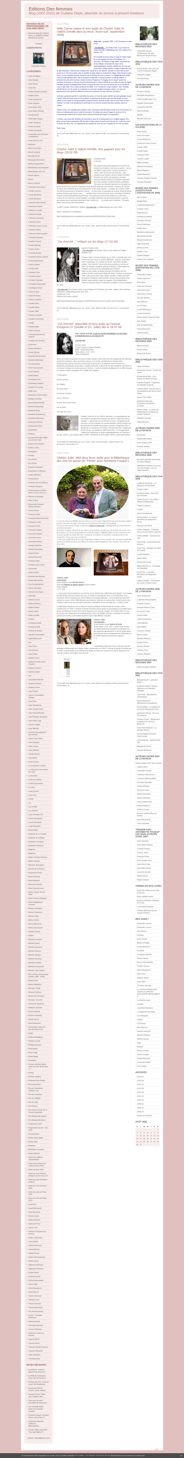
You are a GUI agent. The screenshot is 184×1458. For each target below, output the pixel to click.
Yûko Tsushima (34, 1355)
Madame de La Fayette (37, 834)
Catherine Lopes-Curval (37, 226)
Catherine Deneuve (36, 218)
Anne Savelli (142, 939)
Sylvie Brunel (33, 1292)
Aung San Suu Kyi (35, 141)
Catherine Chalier (35, 206)
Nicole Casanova (35, 1015)
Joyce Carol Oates (35, 739)
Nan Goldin (141, 321)
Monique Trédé (34, 988)
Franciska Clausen (144, 286)
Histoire (31, 619)
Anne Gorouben (143, 135)
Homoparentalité (34, 623)
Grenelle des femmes (36, 576)
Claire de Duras (34, 296)
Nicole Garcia (33, 1019)
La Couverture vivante (37, 766)
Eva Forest (32, 459)
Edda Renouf (142, 213)
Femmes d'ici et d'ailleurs (38, 483)
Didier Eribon (33, 376)
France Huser (33, 511)
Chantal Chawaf (34, 241)
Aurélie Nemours (143, 278)
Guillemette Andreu (35, 580)
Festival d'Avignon (35, 487)
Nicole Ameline (34, 1012)
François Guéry (34, 514)
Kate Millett (32, 758)
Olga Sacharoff (143, 244)
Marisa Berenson (35, 924)
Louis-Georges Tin (35, 815)
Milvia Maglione (143, 170)
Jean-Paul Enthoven (36, 713)
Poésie (31, 1073)
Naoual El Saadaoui (36, 1004)
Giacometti (32, 569)
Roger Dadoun (34, 1153)
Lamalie (140, 1004)
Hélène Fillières (34, 604)
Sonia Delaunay (143, 329)
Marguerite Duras (35, 873)
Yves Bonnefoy (34, 1359)
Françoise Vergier (35, 534)
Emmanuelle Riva (35, 426)
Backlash (32, 144)
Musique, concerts (35, 1000)
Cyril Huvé (32, 345)
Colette (31, 323)
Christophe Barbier (144, 955)
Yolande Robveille (35, 1351)
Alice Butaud (33, 80)
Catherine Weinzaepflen (37, 234)
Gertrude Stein (34, 561)
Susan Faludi (33, 1273)
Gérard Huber (33, 553)
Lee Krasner (142, 306)
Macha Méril (33, 830)
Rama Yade (33, 1142)
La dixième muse (144, 1000)
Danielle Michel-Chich (37, 356)
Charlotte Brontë (34, 253)
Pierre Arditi (32, 1053)
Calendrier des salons (37, 187)
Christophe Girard (35, 288)
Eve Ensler (32, 463)
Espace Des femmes (36, 444)
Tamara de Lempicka (145, 259)
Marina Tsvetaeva (35, 912)
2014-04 (140, 1077)
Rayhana (32, 1146)
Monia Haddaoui (34, 984)
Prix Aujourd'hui (34, 1084)
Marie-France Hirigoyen (37, 898)
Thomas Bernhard (35, 1308)
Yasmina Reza (34, 1343)
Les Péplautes (142, 1016)
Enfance (31, 434)
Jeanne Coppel (34, 725)
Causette (140, 951)
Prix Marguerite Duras (36, 1120)
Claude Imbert (33, 307)
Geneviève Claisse (144, 294)
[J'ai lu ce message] (181, 1455)
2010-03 (140, 1092)
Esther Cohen (33, 448)
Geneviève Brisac (35, 542)
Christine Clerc (34, 272)
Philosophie (33, 1049)
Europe (31, 455)
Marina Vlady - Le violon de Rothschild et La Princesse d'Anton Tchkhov (148, 412)
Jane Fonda (33, 691)
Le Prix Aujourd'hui (35, 784)
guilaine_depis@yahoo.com (39, 1438)
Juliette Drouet (34, 754)
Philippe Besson (34, 1045)
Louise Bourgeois (35, 818)
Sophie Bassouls (35, 1245)
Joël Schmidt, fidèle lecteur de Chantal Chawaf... (36, 1409)
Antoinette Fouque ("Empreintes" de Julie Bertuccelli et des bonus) (146, 53)
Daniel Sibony (33, 352)
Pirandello (32, 1060)
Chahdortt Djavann (35, 238)
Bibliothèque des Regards (38, 168)
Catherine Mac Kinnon (146, 775)
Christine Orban (34, 276)
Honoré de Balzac (35, 631)
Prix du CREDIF (34, 1098)
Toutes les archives (144, 1116)
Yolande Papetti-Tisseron (38, 1347)
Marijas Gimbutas (35, 908)
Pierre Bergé (33, 1057)
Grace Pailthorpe (143, 224)
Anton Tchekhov (34, 123)
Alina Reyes (33, 84)
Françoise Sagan (35, 530)
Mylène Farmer (143, 1039)
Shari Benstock (34, 1212)
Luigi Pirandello (34, 826)
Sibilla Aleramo (34, 1220)
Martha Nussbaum (35, 928)
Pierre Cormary (143, 1051)
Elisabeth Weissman (36, 418)
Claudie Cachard (35, 315)
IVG (29, 676)
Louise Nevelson (35, 822)
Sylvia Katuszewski (35, 1280)
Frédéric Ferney (143, 966)
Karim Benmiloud (144, 868)
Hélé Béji (32, 596)
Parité (30, 1033)
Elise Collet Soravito (145, 962)
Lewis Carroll (33, 791)
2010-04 (140, 1088)
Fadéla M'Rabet (34, 475)
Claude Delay (33, 303)
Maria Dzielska (34, 877)
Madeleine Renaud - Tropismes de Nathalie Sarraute (146, 403)
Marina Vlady (33, 916)
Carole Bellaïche (34, 195)
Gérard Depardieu (35, 549)
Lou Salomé (33, 811)
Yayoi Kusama (142, 333)
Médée (31, 936)
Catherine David (34, 214)
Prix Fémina (33, 1106)
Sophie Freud (33, 1253)
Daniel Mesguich (35, 348)
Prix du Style (33, 1102)
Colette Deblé (33, 327)
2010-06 (140, 1081)
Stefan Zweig (33, 1261)
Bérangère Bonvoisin (36, 160)
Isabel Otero (33, 654)
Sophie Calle (142, 252)
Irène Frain (32, 646)
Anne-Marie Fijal (34, 107)
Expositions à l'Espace (37, 471)
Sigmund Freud (34, 1224)
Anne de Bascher (35, 99)
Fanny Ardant (33, 479)
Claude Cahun (143, 209)
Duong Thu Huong (35, 387)
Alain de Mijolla (34, 76)
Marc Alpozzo (142, 1027)
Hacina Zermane (34, 588)
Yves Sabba (141, 1066)
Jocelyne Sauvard (144, 986)
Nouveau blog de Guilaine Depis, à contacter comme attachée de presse (38, 35)
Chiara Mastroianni (35, 261)
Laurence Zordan (35, 780)
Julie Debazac (34, 742)
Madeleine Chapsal (36, 842)
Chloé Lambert (34, 265)
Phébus (140, 1047)
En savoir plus (139, 1456)
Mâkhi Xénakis (34, 861)
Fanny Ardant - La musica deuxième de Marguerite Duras (147, 519)
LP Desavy (141, 1023)
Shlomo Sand (33, 1216)
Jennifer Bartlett (143, 298)
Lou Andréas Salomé (145, 907)
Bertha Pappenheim (36, 164)
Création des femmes (36, 341)
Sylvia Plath (33, 1284)
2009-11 (140, 1108)
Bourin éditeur (33, 175)
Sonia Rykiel (33, 1242)
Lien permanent (112, 133)
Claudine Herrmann (36, 319)
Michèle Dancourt (35, 947)
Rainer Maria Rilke (35, 1138)
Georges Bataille (34, 545)
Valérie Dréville (34, 1321)
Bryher (30, 179)
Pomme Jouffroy (34, 1077)
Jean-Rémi (141, 982)
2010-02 (140, 1096)
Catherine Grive (34, 222)
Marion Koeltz (33, 920)
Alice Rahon (142, 197)
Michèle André (34, 943)
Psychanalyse (33, 1134)
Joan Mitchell (33, 728)
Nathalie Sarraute (35, 1008)
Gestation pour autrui (36, 565)
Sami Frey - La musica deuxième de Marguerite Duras (146, 574)
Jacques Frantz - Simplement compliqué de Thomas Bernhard (148, 721)
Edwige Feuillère (35, 399)
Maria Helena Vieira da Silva (148, 317)
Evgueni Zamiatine (35, 467)
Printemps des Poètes (36, 1081)
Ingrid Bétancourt (35, 639)
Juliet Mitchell (33, 750)
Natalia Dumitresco (144, 240)
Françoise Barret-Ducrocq (38, 518)
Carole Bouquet (34, 199)
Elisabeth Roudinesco (37, 414)
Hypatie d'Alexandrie (36, 635)
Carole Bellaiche (143, 947)
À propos (38, 44)
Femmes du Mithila (144, 217)
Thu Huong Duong (35, 1311)
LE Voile (31, 787)
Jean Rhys (32, 701)
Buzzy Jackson (34, 183)
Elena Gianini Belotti (36, 403)
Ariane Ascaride (34, 127)
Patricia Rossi (142, 876)
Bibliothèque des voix (36, 172)
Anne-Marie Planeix (36, 111)
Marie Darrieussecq (36, 888)
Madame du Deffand (36, 838)
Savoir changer (143, 1055)
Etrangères (32, 452)
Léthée (140, 1020)
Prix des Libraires (35, 1094)
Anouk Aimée (33, 115)
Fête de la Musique (35, 497)
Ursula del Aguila (144, 1062)
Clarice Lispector (35, 300)
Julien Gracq (33, 746)
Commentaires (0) (63, 685)
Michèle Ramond (35, 959)
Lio (29, 803)
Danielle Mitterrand (35, 360)
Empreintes (32, 430)
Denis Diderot (33, 372)
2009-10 (140, 1112)
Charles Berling (34, 245)
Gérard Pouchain (35, 557)
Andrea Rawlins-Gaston (37, 92)
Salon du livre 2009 (36, 1170)
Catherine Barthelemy (145, 205)
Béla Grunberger (34, 148)
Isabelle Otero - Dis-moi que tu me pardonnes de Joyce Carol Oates (149, 391)
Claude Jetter (33, 311)
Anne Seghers (34, 103)
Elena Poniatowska (35, 407)
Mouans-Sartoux (34, 992)
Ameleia (140, 935)
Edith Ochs (32, 391)
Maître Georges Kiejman (37, 857)
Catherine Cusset (35, 210)
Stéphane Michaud (35, 1265)
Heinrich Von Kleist (35, 592)
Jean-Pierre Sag (34, 721)
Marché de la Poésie (36, 869)
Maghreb (31, 849)
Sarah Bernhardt (34, 1208)
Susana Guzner (34, 1277)
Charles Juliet (33, 249)
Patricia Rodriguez (35, 1037)
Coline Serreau (34, 331)
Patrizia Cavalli (34, 1041)
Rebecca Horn (142, 248)
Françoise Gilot (34, 526)
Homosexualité (34, 627)
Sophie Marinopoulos (36, 1257)
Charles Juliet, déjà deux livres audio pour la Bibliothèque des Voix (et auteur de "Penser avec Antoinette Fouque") (93, 459)
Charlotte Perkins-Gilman (38, 257)
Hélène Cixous (34, 600)
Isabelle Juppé (34, 672)
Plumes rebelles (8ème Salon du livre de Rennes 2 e (38, 1066)
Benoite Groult (34, 156)
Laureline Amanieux (145, 1008)
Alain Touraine (142, 841)
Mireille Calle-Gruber (36, 970)
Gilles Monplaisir (143, 970)
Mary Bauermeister (144, 236)
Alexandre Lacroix (144, 923)
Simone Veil (33, 1228)
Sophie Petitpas (143, 255)
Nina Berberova (34, 1023)
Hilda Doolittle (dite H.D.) (147, 99)
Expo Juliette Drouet (145, 897)
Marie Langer (142, 635)
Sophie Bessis (34, 1249)
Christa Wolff (33, 269)
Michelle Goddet (34, 963)
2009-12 (140, 1104)
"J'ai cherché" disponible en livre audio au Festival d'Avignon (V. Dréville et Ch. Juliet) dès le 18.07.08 (89, 325)
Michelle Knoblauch (36, 967)
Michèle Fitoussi (34, 951)
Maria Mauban (34, 881)
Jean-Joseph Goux (35, 709)
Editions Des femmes (50, 8)
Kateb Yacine (33, 762)
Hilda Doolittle (33, 615)
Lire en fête (32, 807)
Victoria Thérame (35, 1329)
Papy (139, 1043)
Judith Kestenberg (144, 619)
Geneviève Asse (34, 538)
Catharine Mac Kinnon (37, 203)
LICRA (30, 799)
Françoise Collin (34, 522)
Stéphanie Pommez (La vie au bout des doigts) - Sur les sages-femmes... (149, 468)
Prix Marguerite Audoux (37, 1116)
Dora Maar (141, 282)
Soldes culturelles (35, 1238)
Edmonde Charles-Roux (37, 395)
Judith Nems (142, 228)
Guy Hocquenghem (36, 584)
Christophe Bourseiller (37, 284)
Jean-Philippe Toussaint (37, 717)
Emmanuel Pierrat (35, 422)
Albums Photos (34, 48)
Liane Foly (32, 795)
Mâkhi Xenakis (143, 163)
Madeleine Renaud (35, 846)
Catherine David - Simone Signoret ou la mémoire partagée (147, 688)
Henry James (33, 611)
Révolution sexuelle (36, 1149)
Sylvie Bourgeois (35, 1288)
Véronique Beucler (35, 1325)
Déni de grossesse (35, 368)
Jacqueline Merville (36, 680)
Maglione (32, 853)
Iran (29, 642)
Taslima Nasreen (35, 1296)
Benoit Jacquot (34, 152)
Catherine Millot (34, 230)
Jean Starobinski (34, 705)
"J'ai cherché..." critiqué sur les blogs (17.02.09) (87, 241)
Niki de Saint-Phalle (145, 325)
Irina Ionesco (33, 650)
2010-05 (140, 1085)
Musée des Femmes (36, 996)
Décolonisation (34, 364)
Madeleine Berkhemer (146, 232)
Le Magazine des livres (146, 1012)
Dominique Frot (34, 379)
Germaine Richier (144, 221)
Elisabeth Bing (34, 411)
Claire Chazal (33, 292)
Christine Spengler (35, 280)
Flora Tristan (33, 500)
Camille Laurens (34, 191)
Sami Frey (32, 1204)
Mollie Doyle (33, 981)
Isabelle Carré (33, 658)
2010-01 (140, 1100)
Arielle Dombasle (35, 130)
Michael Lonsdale (35, 939)
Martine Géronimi (144, 1031)
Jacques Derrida (34, 684)
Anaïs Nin (32, 88)
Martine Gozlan (34, 932)
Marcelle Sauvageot (36, 865)
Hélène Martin (33, 608)
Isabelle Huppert (34, 668)
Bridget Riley (142, 201)
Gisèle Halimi (33, 573)
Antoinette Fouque (38, 66)
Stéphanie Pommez (36, 1269)
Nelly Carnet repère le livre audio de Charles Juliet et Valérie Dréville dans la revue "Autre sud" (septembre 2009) (90, 31)
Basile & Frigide (143, 943)
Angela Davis (33, 96)
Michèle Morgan (34, 955)
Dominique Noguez (36, 383)
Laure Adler (32, 776)
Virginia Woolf (33, 1339)
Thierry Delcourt (34, 1304)
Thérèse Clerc (33, 1300)
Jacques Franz (34, 687)
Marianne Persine (35, 884)
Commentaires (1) (72, 444)
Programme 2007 (35, 1124)
